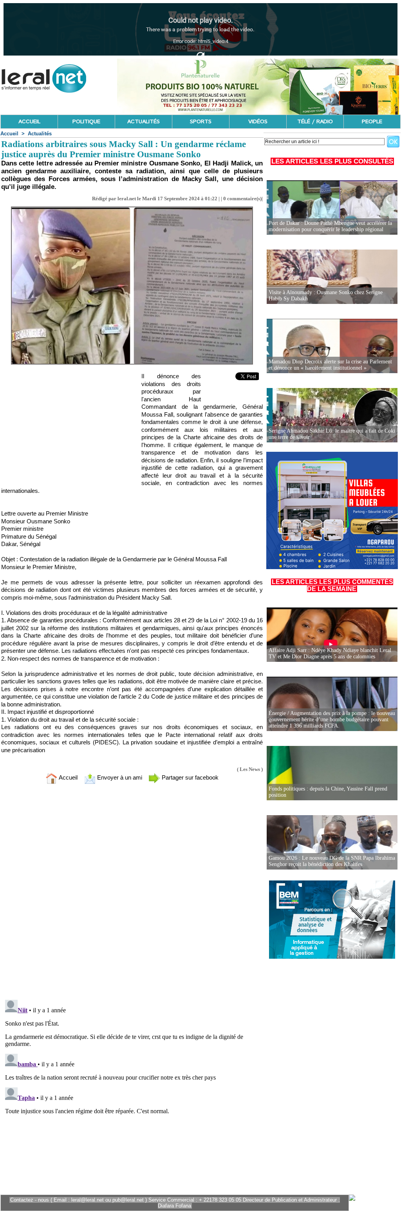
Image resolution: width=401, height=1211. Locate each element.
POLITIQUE (86, 122)
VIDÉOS (257, 122)
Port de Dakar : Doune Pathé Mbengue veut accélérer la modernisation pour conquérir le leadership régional (330, 226)
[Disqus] (132, 893)
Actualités (40, 134)
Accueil (9, 134)
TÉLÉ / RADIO (315, 122)
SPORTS (200, 122)
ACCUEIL (29, 122)
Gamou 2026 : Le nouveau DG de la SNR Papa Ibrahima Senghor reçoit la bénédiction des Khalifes (332, 861)
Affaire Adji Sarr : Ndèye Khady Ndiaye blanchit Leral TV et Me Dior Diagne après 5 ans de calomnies (330, 653)
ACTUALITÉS (143, 122)
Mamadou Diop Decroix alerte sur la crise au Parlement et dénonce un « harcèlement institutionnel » (330, 365)
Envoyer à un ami (119, 777)
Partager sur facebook (189, 777)
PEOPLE (372, 122)
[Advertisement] (60, 427)
